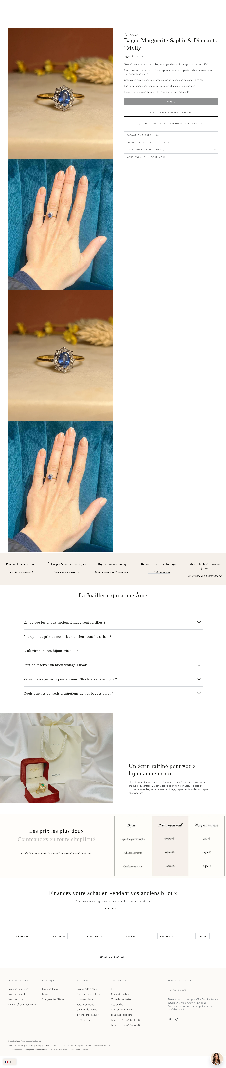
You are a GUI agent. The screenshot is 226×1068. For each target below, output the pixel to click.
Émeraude (131, 936)
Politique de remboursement (36, 1049)
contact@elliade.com (121, 1015)
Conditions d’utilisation (79, 1049)
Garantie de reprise (87, 1009)
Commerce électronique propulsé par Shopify (25, 1045)
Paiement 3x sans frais (88, 994)
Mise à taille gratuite (87, 989)
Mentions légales (76, 1045)
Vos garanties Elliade (53, 999)
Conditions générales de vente (98, 1045)
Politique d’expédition (58, 1049)
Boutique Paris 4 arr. (18, 994)
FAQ (113, 989)
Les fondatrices (50, 989)
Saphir (202, 936)
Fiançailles (95, 936)
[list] (113, 570)
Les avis (46, 994)
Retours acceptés (85, 1004)
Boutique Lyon (15, 999)
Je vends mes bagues (88, 1015)
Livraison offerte (85, 999)
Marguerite (23, 936)
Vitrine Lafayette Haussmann (22, 1004)
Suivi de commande (121, 1009)
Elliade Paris (19, 1041)
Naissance (167, 936)
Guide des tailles (120, 994)
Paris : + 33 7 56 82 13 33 (125, 1020)
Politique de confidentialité (56, 1045)
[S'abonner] (217, 989)
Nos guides (117, 1004)
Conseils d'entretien (121, 999)
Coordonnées (16, 1049)
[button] (9, 1062)
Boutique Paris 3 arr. (18, 989)
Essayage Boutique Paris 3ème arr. (171, 112)
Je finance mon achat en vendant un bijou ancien (171, 123)
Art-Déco (59, 936)
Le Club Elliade (84, 1020)
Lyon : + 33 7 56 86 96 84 (125, 1025)
